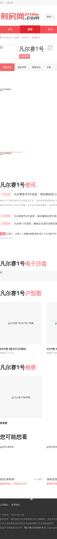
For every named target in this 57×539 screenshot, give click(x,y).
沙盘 (49, 67)
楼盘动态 (36, 67)
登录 (2, 3)
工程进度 (6, 194)
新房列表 (25, 37)
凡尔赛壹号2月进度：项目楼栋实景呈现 (35, 216)
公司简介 (4, 504)
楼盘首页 (7, 67)
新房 (30, 29)
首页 (10, 29)
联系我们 (16, 504)
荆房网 (16, 37)
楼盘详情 (22, 67)
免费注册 (9, 3)
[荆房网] (20, 16)
